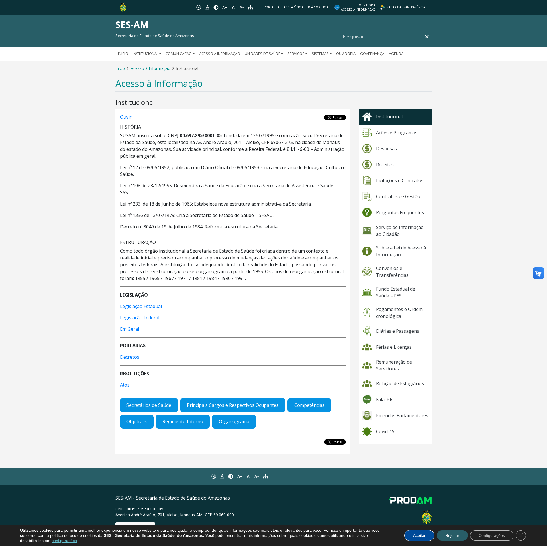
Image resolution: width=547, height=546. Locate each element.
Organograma (234, 421)
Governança (372, 53)
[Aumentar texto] (224, 7)
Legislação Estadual (141, 306)
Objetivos (136, 421)
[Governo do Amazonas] (123, 7)
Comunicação (179, 53)
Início (123, 53)
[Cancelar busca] (427, 36)
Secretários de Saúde (148, 405)
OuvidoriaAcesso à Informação (358, 7)
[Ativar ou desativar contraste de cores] (216, 7)
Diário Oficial (319, 7)
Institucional (145, 53)
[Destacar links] (207, 7)
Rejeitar (452, 535)
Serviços (296, 53)
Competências (309, 405)
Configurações (492, 535)
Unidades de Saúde (262, 53)
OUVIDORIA (346, 53)
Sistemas (320, 53)
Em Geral (129, 329)
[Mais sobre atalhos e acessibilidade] (213, 476)
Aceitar (419, 535)
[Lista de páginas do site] (265, 476)
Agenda (396, 53)
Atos (125, 385)
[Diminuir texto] (242, 7)
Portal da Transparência (283, 7)
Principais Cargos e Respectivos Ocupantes (233, 405)
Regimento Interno (182, 421)
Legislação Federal (139, 317)
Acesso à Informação (219, 53)
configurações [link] (64, 540)
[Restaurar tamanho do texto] (233, 7)
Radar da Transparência (406, 7)
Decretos (129, 357)
